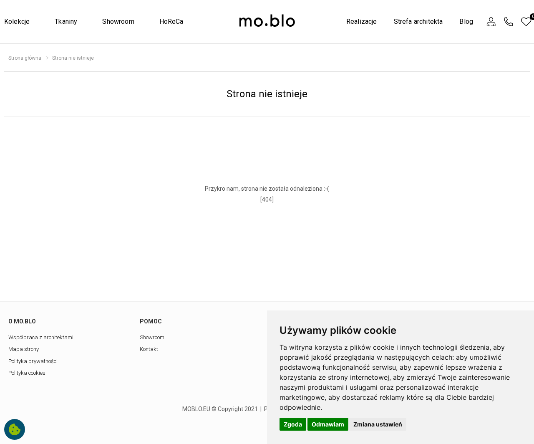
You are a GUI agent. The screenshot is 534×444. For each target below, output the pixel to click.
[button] (491, 22)
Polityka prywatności (33, 361)
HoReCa (171, 21)
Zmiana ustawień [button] (377, 424)
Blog (466, 21)
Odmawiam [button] (328, 424)
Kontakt (149, 349)
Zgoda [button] (293, 424)
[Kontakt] (508, 22)
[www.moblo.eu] (266, 21)
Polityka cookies (26, 373)
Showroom (118, 21)
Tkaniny (66, 21)
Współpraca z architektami (40, 337)
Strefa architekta (418, 21)
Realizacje (361, 21)
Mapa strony (23, 349)
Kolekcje (17, 21)
